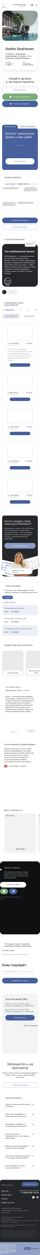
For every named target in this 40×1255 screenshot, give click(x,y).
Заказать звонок (19, 90)
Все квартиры (29, 316)
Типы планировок (11, 316)
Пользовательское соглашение (11, 1208)
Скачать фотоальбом (20, 220)
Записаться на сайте (20, 1085)
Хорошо (27, 1248)
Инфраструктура (7, 1203)
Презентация (6, 1195)
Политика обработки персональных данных (14, 1210)
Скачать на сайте (13, 884)
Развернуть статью (20, 981)
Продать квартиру (20, 546)
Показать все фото (20, 227)
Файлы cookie (5, 1212)
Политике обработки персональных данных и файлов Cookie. (8, 1251)
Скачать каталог (20, 161)
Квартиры (5, 1191)
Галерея (4, 1199)
